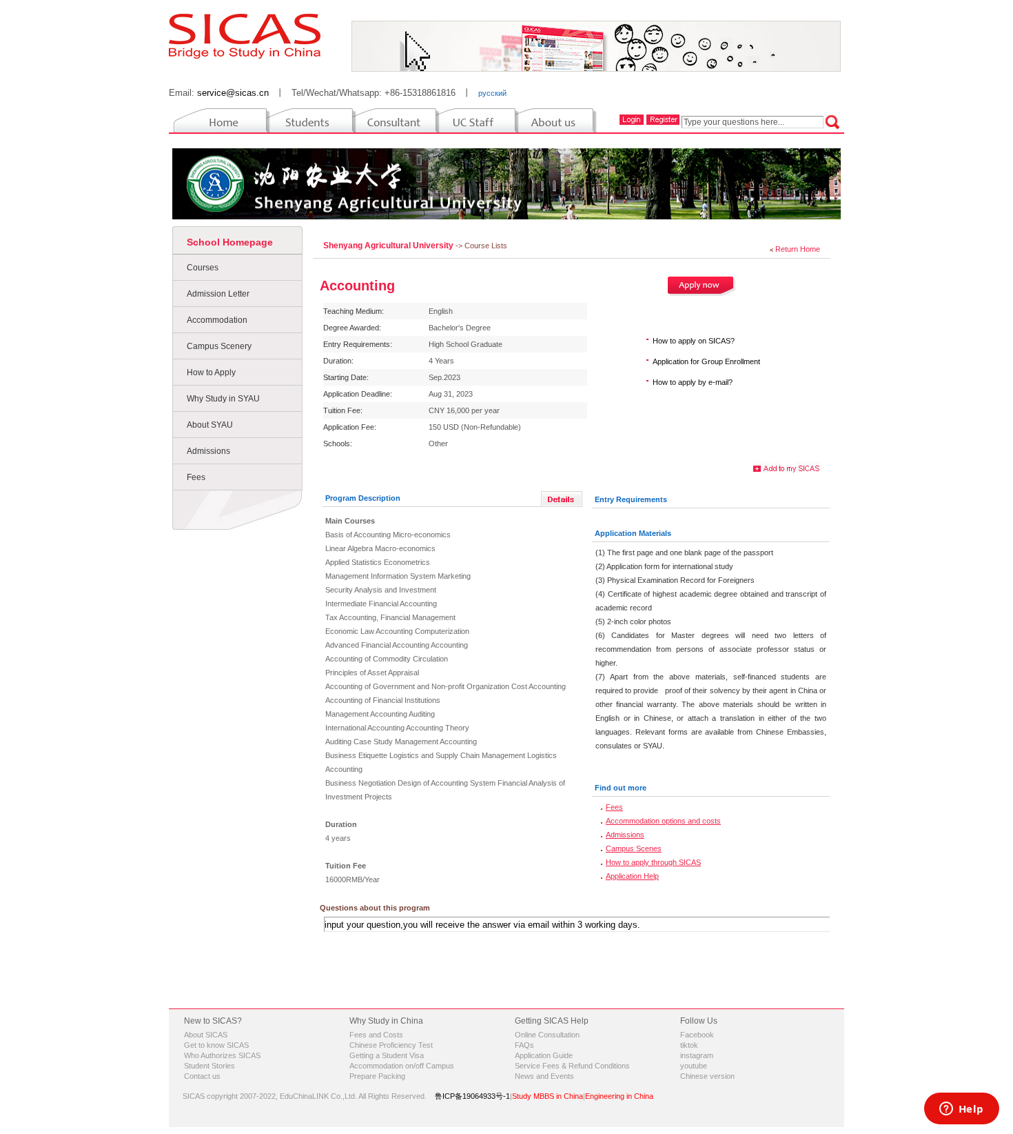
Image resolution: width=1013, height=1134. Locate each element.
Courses (202, 267)
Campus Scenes (634, 848)
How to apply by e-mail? (693, 382)
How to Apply (211, 372)
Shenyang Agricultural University (389, 245)
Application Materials (633, 533)
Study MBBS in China (547, 1096)
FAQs (524, 1045)
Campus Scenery (219, 346)
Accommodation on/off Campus (401, 1066)
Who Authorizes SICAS (222, 1055)
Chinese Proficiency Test (391, 1045)
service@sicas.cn (233, 93)
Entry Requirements (631, 499)
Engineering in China (619, 1096)
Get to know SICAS (216, 1045)
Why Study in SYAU (223, 399)
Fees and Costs (376, 1035)
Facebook (697, 1035)
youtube (693, 1066)
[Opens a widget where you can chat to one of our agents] (961, 1110)
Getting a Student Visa (386, 1055)
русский (492, 93)
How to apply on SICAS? (694, 341)
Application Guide (544, 1055)
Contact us (202, 1076)
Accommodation (217, 320)
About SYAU (210, 425)
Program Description (362, 498)
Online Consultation (547, 1035)
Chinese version (707, 1076)
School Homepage (230, 242)
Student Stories (209, 1066)
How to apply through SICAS (653, 862)
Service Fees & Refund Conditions (572, 1066)
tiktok (689, 1045)
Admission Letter (218, 294)
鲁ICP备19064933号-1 (472, 1096)
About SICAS (205, 1035)
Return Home (797, 249)
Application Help (632, 876)
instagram (696, 1055)
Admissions (208, 451)
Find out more (620, 788)
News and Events (544, 1076)
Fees (196, 477)
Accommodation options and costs (663, 821)
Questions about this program (375, 908)
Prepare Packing (377, 1076)
